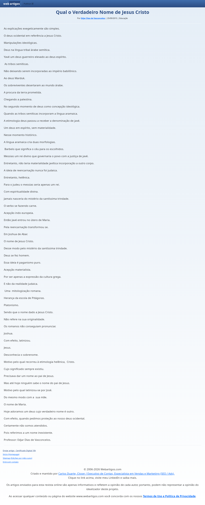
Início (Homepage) (11, 454)
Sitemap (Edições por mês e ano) (17, 458)
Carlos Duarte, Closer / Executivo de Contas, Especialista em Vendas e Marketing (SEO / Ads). (116, 473)
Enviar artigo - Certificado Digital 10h (19, 450)
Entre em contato (11, 462)
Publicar (28, 3)
